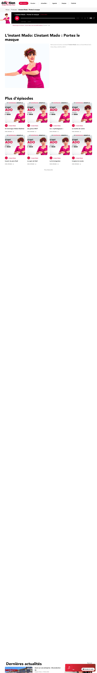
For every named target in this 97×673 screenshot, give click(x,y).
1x (90, 18)
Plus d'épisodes (48, 170)
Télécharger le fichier (18, 25)
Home (7, 10)
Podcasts (14, 10)
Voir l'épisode (8, 131)
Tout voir (89, 663)
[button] (23, 3)
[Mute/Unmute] (85, 18)
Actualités (44, 3)
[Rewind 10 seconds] (87, 18)
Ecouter (33, 3)
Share (29, 21)
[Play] (17, 18)
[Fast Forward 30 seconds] (94, 18)
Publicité (73, 3)
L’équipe (64, 3)
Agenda (54, 3)
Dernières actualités (24, 663)
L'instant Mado (12, 125)
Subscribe (23, 21)
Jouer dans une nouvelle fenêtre (34, 25)
